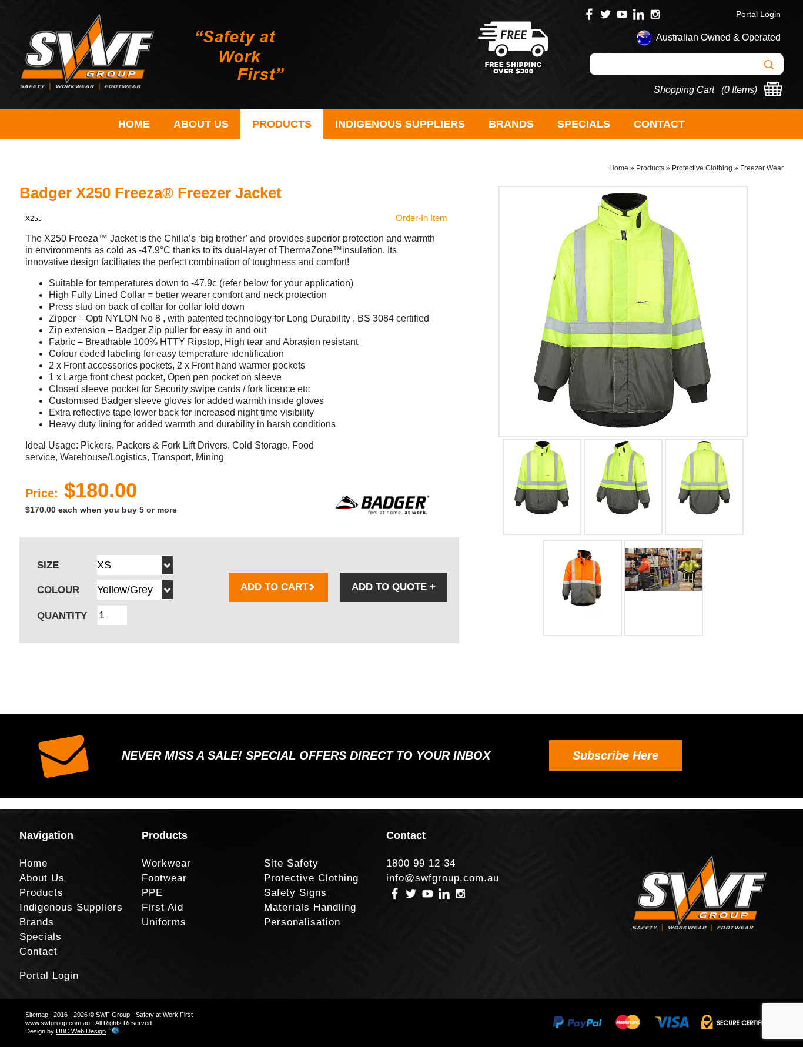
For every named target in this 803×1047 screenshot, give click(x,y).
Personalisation (302, 922)
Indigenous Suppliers (400, 124)
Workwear (166, 863)
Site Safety (291, 863)
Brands (511, 124)
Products (282, 124)
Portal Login (758, 14)
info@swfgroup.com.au (442, 878)
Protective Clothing (702, 168)
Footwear (164, 878)
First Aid (162, 907)
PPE (152, 892)
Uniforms (164, 922)
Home (134, 124)
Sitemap (36, 1014)
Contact (659, 124)
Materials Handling (310, 907)
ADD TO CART (274, 587)
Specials (583, 124)
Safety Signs (295, 892)
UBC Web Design (81, 1031)
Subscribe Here (615, 755)
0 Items (739, 90)
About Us (201, 124)
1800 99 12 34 (421, 863)
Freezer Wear (762, 168)
